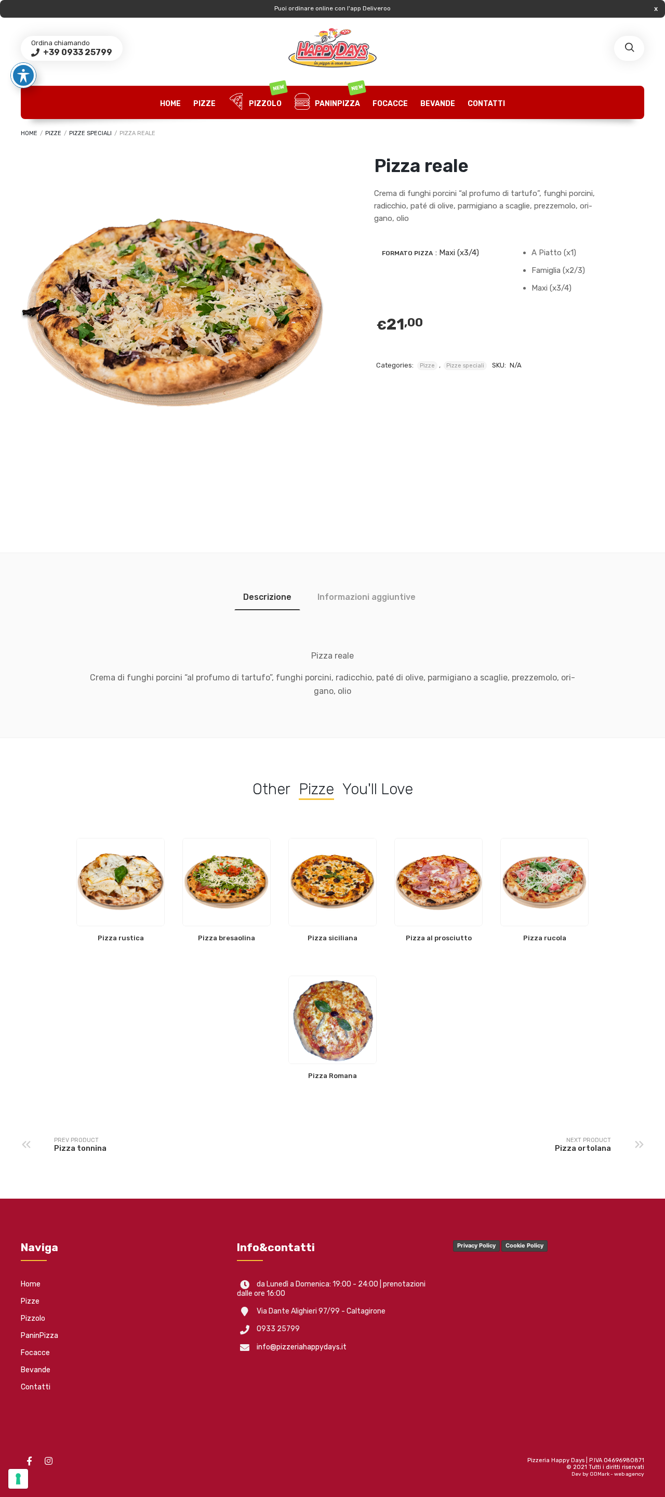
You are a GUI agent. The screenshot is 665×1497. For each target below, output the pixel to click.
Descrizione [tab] (267, 597)
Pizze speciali (90, 133)
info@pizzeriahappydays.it (302, 1347)
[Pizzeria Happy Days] (332, 48)
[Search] (629, 48)
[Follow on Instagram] (48, 1461)
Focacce (390, 103)
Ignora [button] (656, 8)
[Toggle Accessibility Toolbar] (23, 75)
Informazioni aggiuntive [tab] (366, 597)
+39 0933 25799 (77, 52)
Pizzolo (266, 97)
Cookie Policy (524, 1245)
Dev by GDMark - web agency (607, 1474)
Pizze (204, 103)
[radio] (567, 252)
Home (170, 103)
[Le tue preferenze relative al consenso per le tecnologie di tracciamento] (18, 1479)
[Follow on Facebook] (29, 1461)
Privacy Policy (476, 1245)
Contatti (486, 103)
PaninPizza (338, 97)
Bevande (437, 103)
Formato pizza (407, 253)
